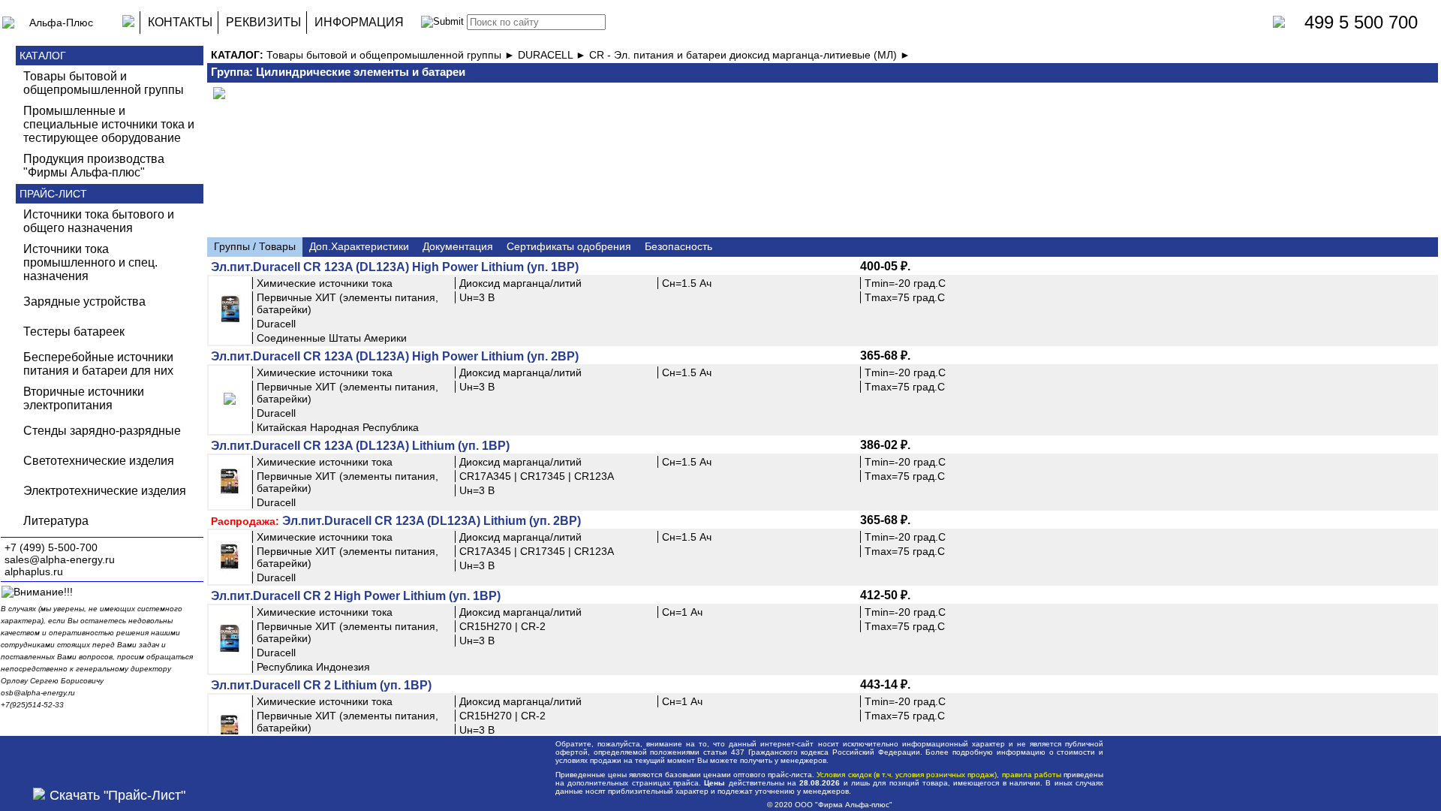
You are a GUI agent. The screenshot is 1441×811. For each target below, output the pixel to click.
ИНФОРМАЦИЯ (359, 22)
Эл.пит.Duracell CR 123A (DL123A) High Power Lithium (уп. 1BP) (395, 267)
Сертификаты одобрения (569, 246)
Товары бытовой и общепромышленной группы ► (392, 55)
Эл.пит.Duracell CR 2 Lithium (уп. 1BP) (321, 685)
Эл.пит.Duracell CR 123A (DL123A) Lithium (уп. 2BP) (431, 520)
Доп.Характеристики (359, 246)
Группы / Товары (255, 246)
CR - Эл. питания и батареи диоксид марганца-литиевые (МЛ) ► (749, 55)
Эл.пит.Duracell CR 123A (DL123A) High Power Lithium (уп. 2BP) (395, 356)
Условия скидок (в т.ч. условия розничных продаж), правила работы (938, 774)
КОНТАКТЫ (180, 22)
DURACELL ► (553, 55)
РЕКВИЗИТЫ (263, 22)
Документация (458, 246)
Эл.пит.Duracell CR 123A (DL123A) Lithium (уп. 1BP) (360, 445)
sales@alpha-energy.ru (60, 559)
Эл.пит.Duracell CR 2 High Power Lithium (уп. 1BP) (356, 595)
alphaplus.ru (34, 571)
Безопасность (678, 246)
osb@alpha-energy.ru (38, 693)
